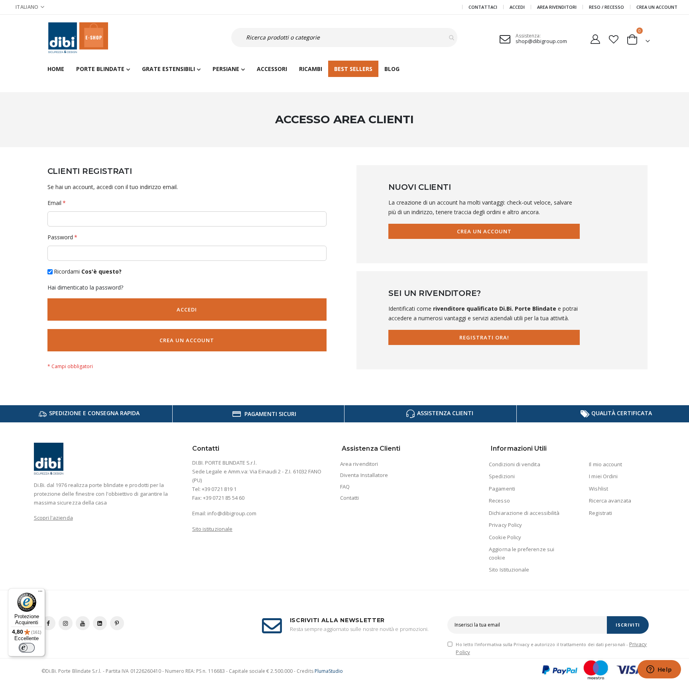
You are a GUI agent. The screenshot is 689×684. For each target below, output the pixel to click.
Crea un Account (656, 7)
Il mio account (605, 464)
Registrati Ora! (484, 337)
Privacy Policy (505, 524)
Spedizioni (502, 476)
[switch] (27, 647)
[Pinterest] (117, 623)
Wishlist (598, 488)
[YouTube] (83, 623)
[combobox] (344, 37)
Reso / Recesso (606, 7)
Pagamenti (502, 488)
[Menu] (40, 593)
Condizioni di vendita (514, 464)
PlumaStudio (329, 671)
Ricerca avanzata (610, 500)
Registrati (600, 512)
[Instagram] (66, 623)
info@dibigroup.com (231, 513)
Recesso (499, 500)
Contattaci (483, 7)
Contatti (349, 497)
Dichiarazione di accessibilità (524, 512)
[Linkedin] (100, 623)
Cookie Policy (505, 537)
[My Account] (595, 38)
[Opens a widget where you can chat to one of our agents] (659, 670)
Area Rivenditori (557, 7)
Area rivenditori (359, 463)
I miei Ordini (603, 476)
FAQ (345, 486)
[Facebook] (48, 623)
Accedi (517, 7)
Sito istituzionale (212, 528)
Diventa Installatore (364, 475)
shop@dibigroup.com (541, 41)
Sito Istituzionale (509, 569)
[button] (30, 7)
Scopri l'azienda (53, 517)
